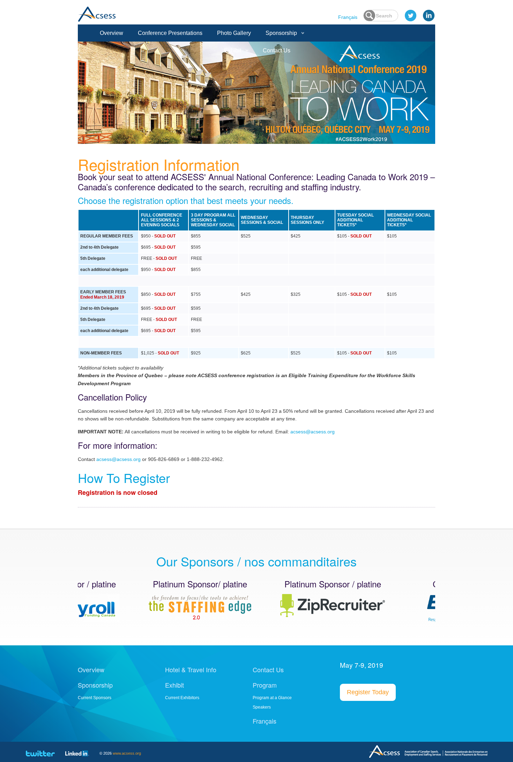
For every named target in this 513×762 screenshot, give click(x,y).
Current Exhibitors (182, 697)
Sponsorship (281, 33)
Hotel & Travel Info (190, 669)
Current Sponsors (94, 697)
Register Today (368, 692)
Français (347, 17)
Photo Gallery (234, 33)
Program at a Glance (272, 697)
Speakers (262, 707)
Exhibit (232, 50)
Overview (111, 33)
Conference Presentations (170, 33)
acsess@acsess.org (312, 431)
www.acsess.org (127, 753)
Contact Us (276, 50)
